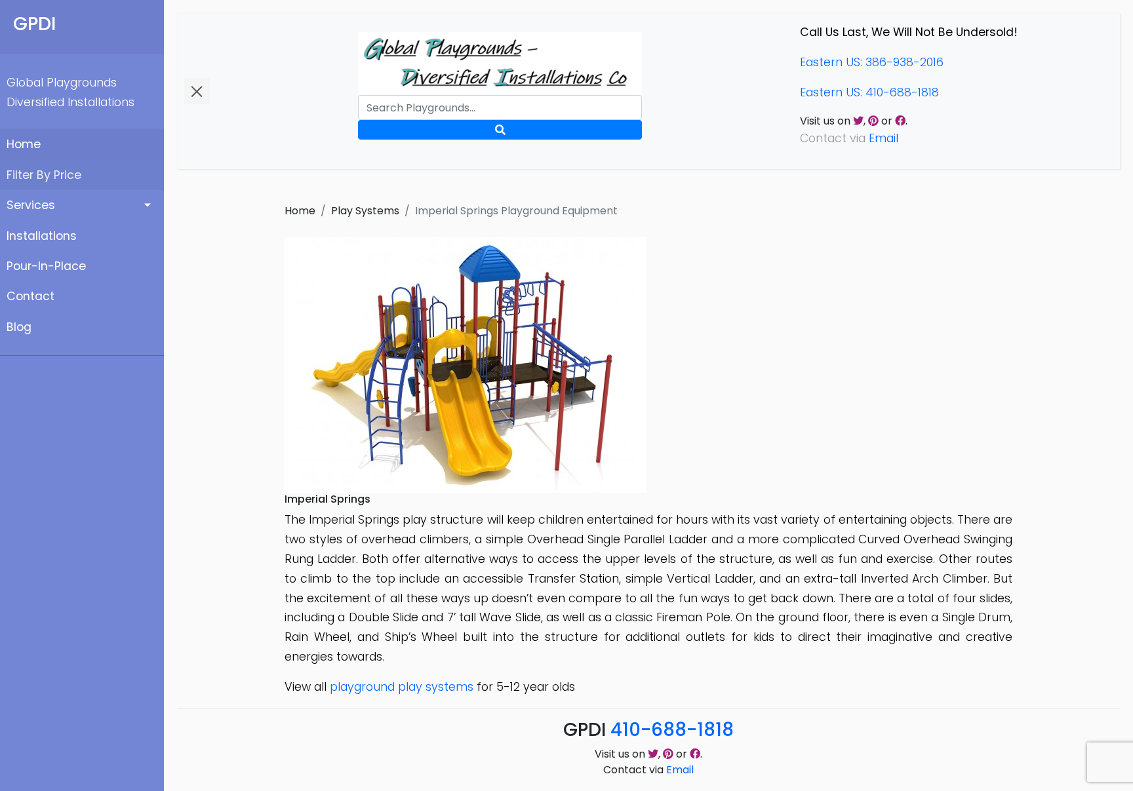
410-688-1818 (672, 730)
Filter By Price (44, 175)
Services (31, 205)
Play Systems (365, 210)
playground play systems (401, 687)
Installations (42, 236)
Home (24, 144)
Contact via (648, 769)
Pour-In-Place (46, 266)
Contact (30, 296)
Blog (19, 327)
